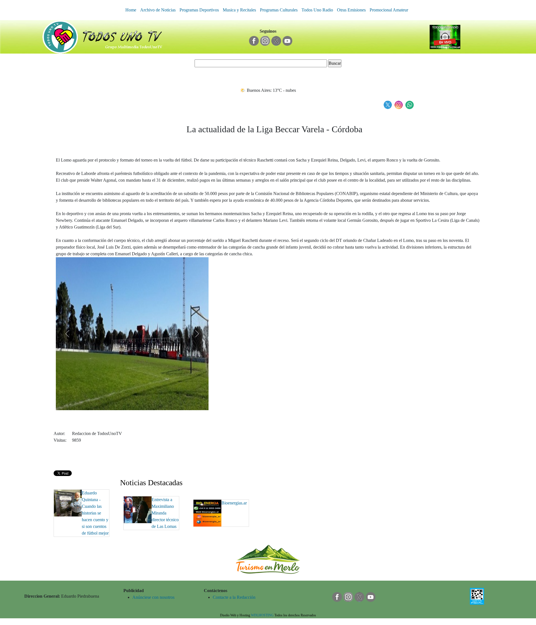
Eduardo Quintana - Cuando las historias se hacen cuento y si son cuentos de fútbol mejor (95, 513)
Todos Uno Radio (317, 10)
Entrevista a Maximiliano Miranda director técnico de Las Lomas (165, 513)
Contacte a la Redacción (234, 597)
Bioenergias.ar (234, 503)
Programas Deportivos (199, 10)
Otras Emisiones (351, 10)
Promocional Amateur (389, 10)
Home (130, 10)
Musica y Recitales (239, 10)
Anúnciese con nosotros (153, 597)
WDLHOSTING (262, 615)
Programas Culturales (279, 10)
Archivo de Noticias (158, 10)
